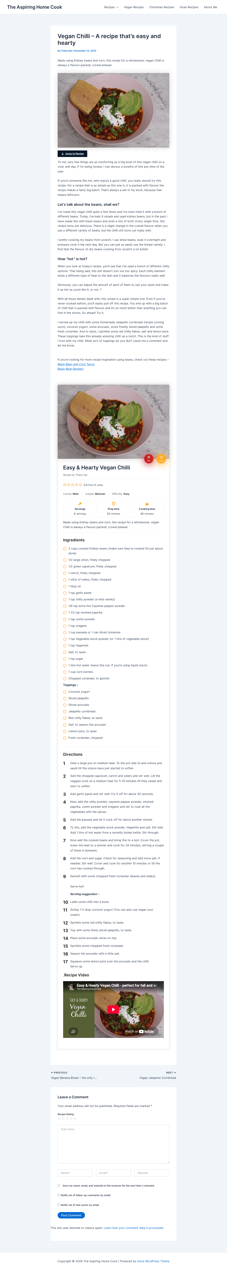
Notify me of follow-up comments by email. (86, 1195)
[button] (116, 7)
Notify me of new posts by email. (80, 1204)
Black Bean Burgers (71, 369)
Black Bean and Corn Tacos (76, 364)
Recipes (109, 7)
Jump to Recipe (74, 153)
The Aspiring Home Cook (34, 7)
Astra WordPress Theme (153, 1261)
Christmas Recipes (161, 7)
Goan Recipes (189, 7)
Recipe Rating (66, 1114)
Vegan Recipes (134, 7)
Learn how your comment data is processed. (134, 1228)
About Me (210, 7)
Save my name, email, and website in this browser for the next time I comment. (109, 1185)
